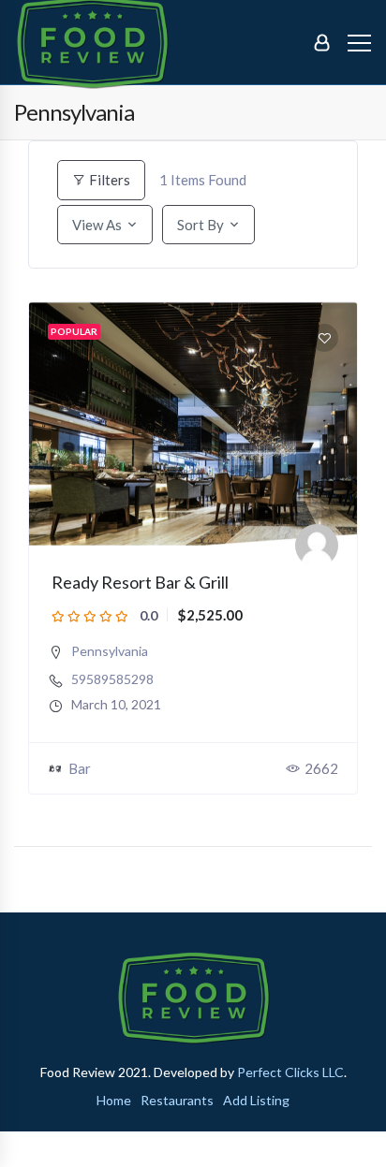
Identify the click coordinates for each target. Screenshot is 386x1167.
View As (97, 224)
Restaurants (177, 1100)
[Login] (321, 42)
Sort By (200, 224)
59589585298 (112, 679)
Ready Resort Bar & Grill (140, 582)
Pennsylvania (109, 651)
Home (113, 1100)
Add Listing (256, 1100)
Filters (108, 179)
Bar (79, 768)
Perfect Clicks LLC (290, 1072)
